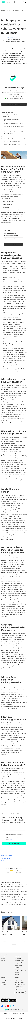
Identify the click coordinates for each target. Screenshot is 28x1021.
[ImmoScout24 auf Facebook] (2, 1007)
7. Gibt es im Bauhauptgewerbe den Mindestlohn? (14, 136)
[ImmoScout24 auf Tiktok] (11, 1007)
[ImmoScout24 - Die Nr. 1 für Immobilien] (9, 1010)
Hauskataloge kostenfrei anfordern (14, 1018)
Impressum (3, 963)
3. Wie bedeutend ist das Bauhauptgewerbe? (13, 123)
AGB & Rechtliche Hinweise (7, 979)
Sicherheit (3, 984)
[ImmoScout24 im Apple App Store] (5, 1001)
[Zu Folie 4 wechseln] (14, 944)
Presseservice (18, 958)
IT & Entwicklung (18, 962)
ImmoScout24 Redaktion (11, 37)
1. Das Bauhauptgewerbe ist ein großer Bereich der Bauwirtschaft (14, 115)
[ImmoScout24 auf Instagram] (5, 1007)
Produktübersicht (19, 979)
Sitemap (3, 960)
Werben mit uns (18, 989)
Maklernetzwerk (18, 980)
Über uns (3, 956)
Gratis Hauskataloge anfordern (14, 104)
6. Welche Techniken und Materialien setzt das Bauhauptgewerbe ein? (13, 132)
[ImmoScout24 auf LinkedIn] (13, 1007)
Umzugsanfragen (19, 986)
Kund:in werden (20, 992)
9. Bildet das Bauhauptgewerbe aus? (11, 141)
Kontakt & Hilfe (18, 956)
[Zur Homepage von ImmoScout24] (6, 2)
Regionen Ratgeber (19, 969)
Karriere (3, 958)
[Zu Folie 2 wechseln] (12, 944)
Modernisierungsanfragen (20, 988)
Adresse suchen (18, 965)
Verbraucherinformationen (7, 980)
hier (11, 839)
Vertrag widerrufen (19, 967)
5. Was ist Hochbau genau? (9, 129)
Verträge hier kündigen (20, 960)
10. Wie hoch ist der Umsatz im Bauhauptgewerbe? (14, 144)
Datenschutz (4, 982)
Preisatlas (17, 963)
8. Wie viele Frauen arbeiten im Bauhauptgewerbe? (14, 138)
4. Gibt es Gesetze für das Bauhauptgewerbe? (13, 126)
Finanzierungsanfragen (20, 984)
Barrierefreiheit (4, 962)
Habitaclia (17, 974)
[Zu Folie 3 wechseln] (13, 944)
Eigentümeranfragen (19, 982)
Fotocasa (17, 972)
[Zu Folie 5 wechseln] (15, 944)
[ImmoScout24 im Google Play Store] (12, 1001)
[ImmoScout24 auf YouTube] (8, 1007)
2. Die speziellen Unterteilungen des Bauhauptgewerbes (11, 120)
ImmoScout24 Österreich (20, 970)
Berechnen (13, 244)
